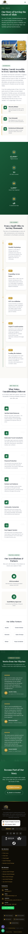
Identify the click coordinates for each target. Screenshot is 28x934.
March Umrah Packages (8, 876)
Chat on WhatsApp (8, 907)
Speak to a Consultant (15, 792)
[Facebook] (7, 833)
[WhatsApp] (17, 833)
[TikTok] (20, 833)
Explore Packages (15, 787)
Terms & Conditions (18, 931)
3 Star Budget (6, 858)
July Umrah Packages (7, 881)
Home (3, 8)
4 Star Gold (5, 855)
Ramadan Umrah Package (8, 863)
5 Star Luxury (5, 853)
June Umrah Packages (8, 879)
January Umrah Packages (8, 871)
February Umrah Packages (8, 874)
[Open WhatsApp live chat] (3, 930)
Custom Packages (7, 860)
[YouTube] (14, 833)
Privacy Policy (9, 931)
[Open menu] (25, 2)
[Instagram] (10, 833)
